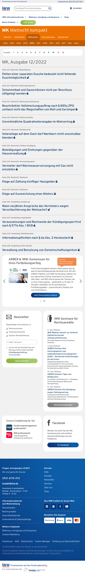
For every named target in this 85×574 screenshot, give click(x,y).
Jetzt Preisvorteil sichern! (45, 295)
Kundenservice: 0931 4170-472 (68, 2)
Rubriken (7, 37)
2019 (51, 43)
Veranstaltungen (48, 37)
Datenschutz (27, 541)
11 (58, 53)
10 (53, 53)
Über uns (48, 487)
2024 (18, 43)
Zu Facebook (63, 445)
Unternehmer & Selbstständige (16, 519)
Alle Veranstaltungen (63, 405)
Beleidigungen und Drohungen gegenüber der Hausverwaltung (32, 152)
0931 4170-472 (11, 478)
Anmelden (77, 8)
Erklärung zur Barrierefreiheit (66, 541)
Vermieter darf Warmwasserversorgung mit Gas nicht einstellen (37, 167)
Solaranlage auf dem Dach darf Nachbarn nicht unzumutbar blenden (41, 136)
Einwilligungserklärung (18, 352)
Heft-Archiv (33, 37)
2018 (58, 43)
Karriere (48, 483)
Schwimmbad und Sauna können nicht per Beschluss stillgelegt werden (37, 92)
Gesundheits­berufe (11, 515)
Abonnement (63, 37)
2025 (12, 43)
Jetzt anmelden (22, 361)
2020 (45, 43)
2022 (32, 43)
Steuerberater (8, 507)
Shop (66, 17)
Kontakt (48, 476)
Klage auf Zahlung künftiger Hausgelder (29, 182)
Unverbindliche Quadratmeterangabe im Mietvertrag (37, 122)
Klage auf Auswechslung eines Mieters (28, 194)
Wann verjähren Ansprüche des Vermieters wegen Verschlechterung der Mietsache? (35, 208)
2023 (25, 43)
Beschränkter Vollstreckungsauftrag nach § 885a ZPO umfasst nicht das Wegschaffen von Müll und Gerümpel (39, 107)
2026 (5, 43)
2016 (70, 43)
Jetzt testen (28, 23)
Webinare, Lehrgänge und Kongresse (19, 530)
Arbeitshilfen (19, 37)
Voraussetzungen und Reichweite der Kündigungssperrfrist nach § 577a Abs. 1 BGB (41, 224)
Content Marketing (10, 534)
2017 (64, 43)
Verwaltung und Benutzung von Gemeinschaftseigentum (40, 250)
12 (63, 53)
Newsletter (49, 480)
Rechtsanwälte (9, 511)
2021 (39, 43)
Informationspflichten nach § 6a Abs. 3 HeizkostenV (36, 238)
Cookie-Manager (42, 541)
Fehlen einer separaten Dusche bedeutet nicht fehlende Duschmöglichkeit (39, 76)
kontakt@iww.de (10, 483)
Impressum (7, 541)
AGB (17, 541)
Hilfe (81, 2)
